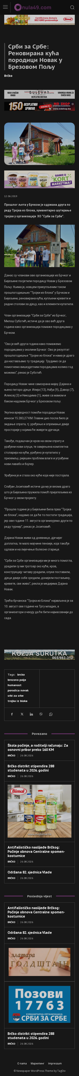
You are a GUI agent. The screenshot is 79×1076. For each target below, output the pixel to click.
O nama (22, 1063)
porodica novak (18, 690)
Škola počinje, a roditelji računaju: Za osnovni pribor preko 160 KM (38, 747)
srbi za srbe (16, 696)
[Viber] (41, 714)
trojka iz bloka (17, 701)
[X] (21, 714)
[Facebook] (12, 714)
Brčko (8, 76)
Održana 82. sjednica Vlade (30, 872)
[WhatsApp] (50, 714)
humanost (14, 685)
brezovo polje (17, 680)
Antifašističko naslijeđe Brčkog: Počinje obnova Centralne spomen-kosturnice (36, 851)
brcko (21, 674)
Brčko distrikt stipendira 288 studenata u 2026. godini (31, 768)
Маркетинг (37, 1063)
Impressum (55, 1063)
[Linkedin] (31, 714)
